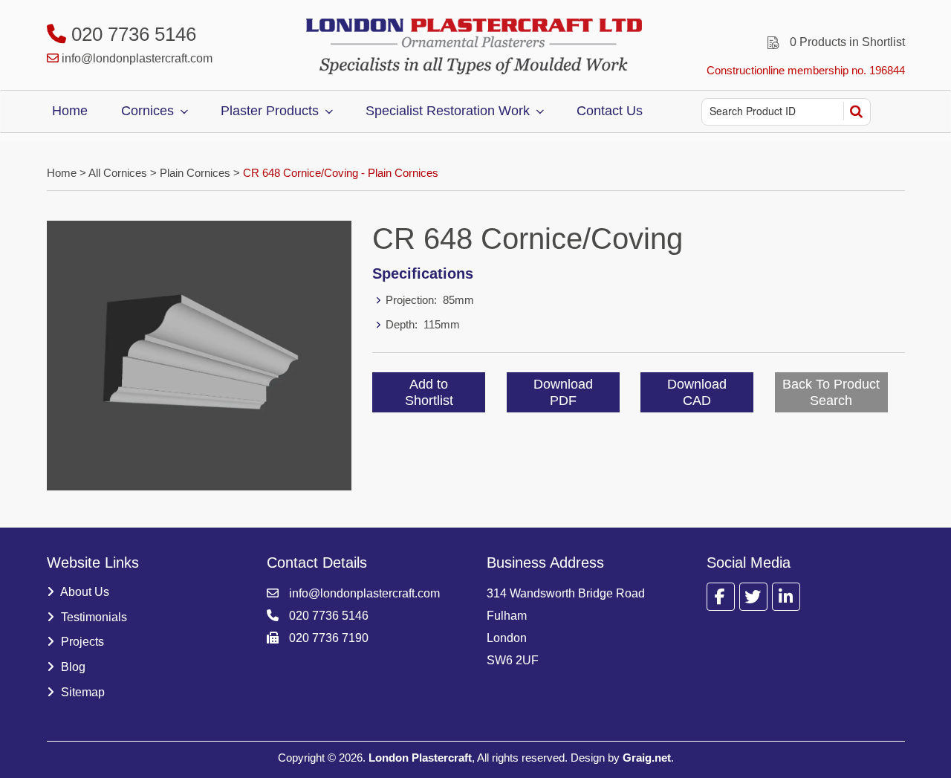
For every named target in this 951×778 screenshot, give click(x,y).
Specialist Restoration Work (448, 110)
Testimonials (92, 617)
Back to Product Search (831, 392)
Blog (71, 667)
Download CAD (697, 392)
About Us (83, 592)
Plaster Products (270, 110)
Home (70, 110)
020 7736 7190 (327, 638)
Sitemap (81, 692)
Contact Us (610, 110)
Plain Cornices (195, 172)
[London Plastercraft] (476, 46)
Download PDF (563, 392)
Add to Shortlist (429, 392)
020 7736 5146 (131, 34)
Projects (81, 641)
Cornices (147, 110)
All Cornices (117, 172)
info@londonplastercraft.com (137, 58)
